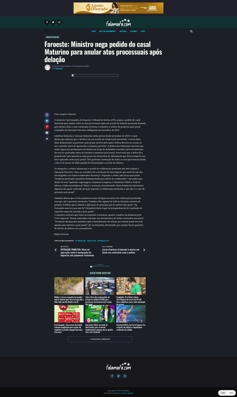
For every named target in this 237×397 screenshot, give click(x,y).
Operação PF (103, 241)
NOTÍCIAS (123, 31)
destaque (92, 241)
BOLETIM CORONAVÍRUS (107, 31)
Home (94, 31)
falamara (58, 68)
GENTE (143, 31)
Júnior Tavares (127, 393)
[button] (227, 393)
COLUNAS (133, 31)
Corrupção (81, 241)
